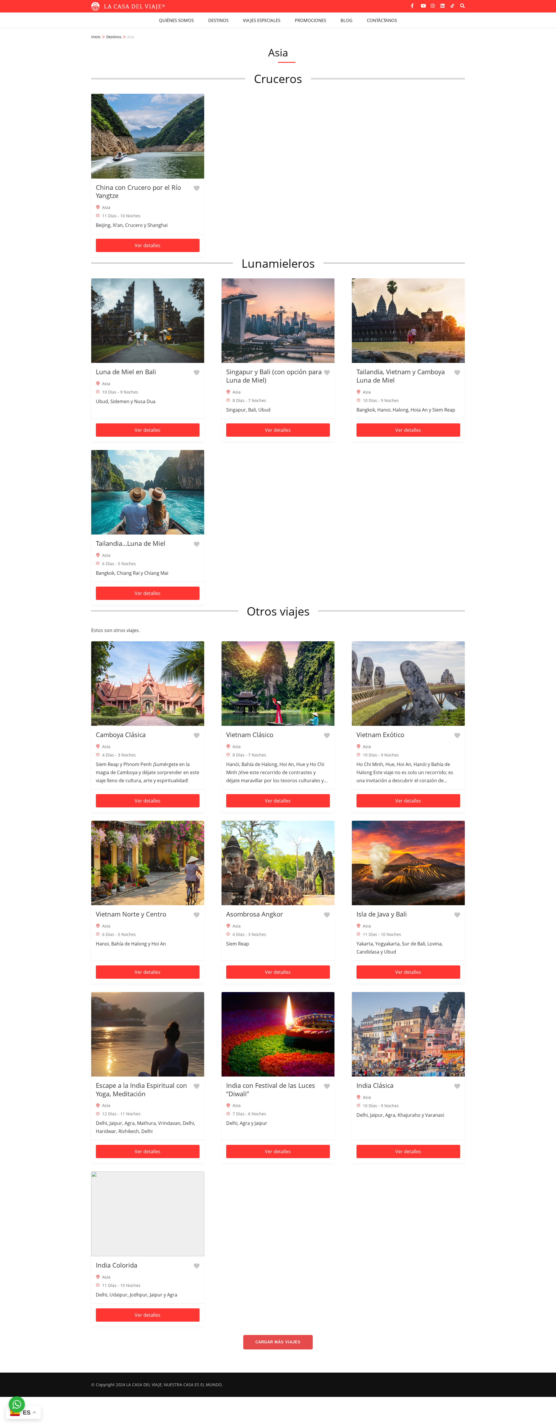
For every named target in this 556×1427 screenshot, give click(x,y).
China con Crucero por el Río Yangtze (138, 191)
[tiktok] (452, 6)
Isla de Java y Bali (381, 914)
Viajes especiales (261, 20)
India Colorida (116, 1265)
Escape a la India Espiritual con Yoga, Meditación (141, 1089)
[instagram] (433, 4)
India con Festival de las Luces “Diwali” (270, 1089)
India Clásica (375, 1085)
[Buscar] (462, 6)
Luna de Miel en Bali (126, 371)
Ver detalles (147, 245)
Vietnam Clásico (249, 734)
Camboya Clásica (121, 734)
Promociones (310, 20)
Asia (106, 207)
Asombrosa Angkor (254, 914)
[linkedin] (442, 4)
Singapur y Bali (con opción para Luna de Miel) (274, 375)
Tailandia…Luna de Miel (130, 543)
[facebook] (413, 4)
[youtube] (423, 4)
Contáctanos (382, 20)
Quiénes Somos (176, 20)
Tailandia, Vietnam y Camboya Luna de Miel (400, 375)
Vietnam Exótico (380, 734)
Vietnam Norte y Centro (131, 914)
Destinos (218, 20)
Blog (346, 20)
